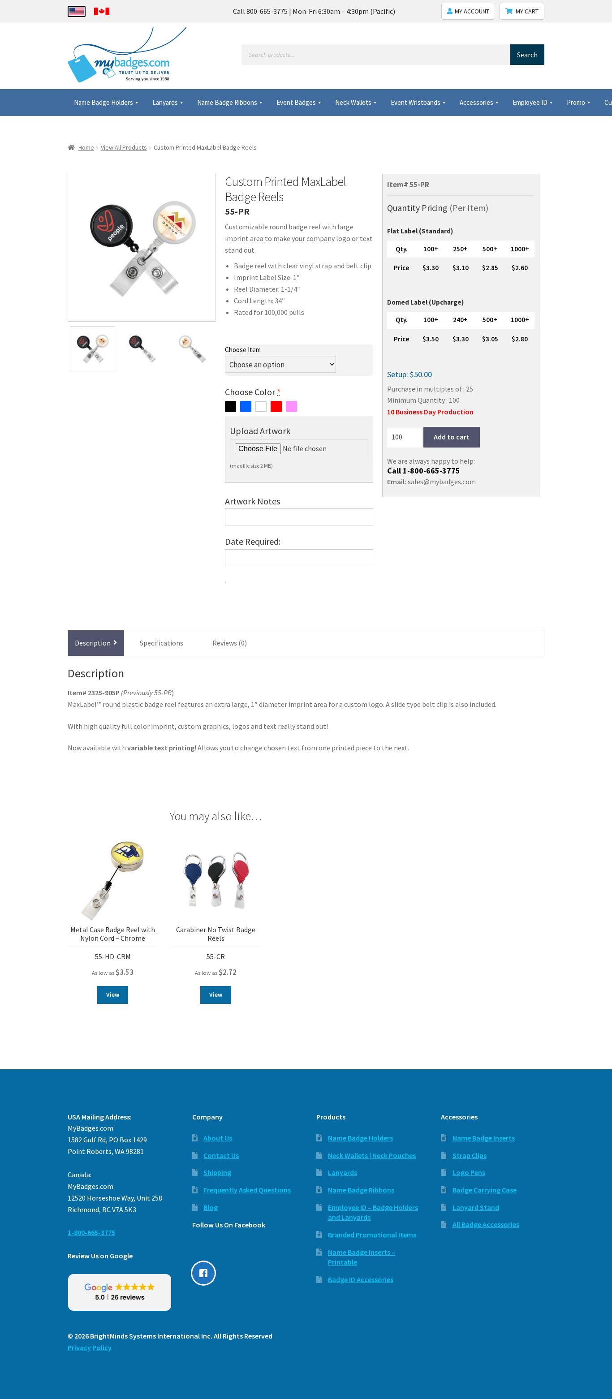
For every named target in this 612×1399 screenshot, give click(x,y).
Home (86, 147)
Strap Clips (470, 1155)
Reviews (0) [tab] (229, 642)
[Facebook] (205, 1273)
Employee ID (530, 102)
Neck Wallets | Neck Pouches (372, 1155)
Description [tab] (93, 642)
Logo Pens (469, 1172)
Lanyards (165, 102)
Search (527, 54)
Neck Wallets (353, 102)
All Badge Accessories (486, 1224)
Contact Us (221, 1155)
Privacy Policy (90, 1347)
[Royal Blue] (245, 406)
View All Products (124, 147)
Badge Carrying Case (485, 1189)
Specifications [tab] (161, 642)
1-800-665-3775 (431, 470)
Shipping (217, 1172)
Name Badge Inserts (484, 1137)
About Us (217, 1137)
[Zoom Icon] (142, 248)
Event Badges (296, 102)
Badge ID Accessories (360, 1279)
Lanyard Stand (476, 1207)
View (112, 994)
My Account (472, 11)
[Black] (230, 406)
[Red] (276, 406)
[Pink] (291, 406)
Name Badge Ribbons (227, 102)
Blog (210, 1207)
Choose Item (243, 349)
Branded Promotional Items (372, 1234)
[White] (261, 406)
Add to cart (452, 437)
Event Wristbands (415, 102)
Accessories (476, 102)
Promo (576, 102)
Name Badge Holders (103, 102)
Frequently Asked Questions (247, 1189)
